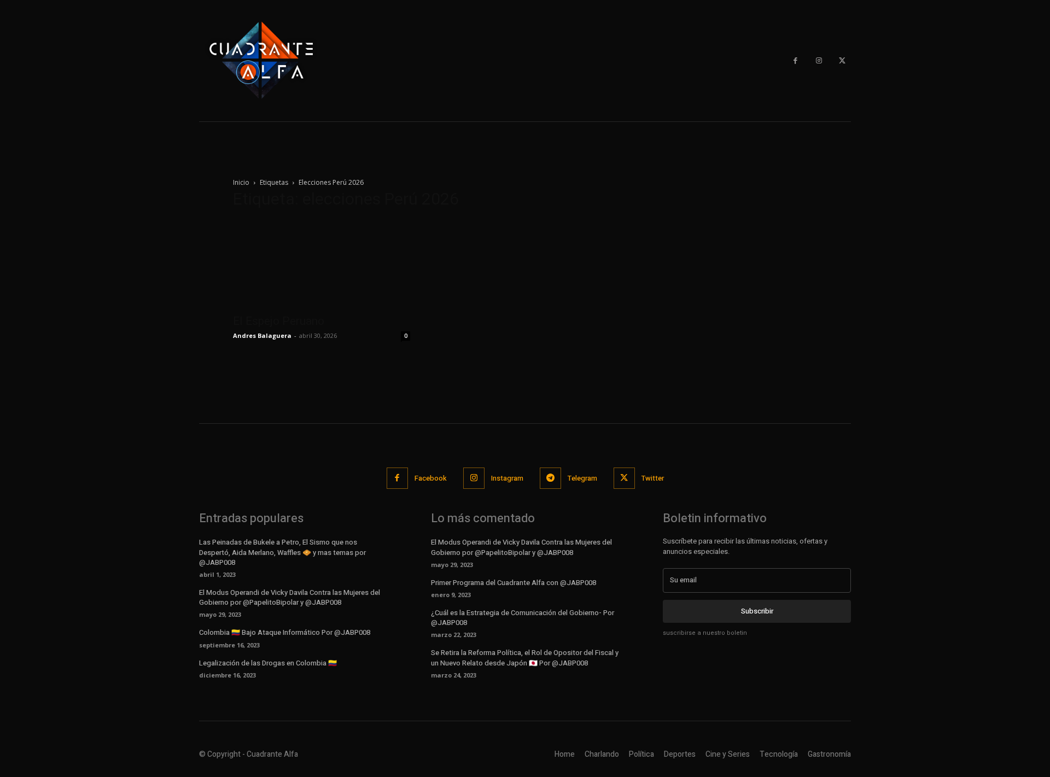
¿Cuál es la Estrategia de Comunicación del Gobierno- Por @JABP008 (522, 617)
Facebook (431, 478)
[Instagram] (819, 61)
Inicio (241, 182)
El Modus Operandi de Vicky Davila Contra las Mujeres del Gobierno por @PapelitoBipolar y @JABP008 (289, 597)
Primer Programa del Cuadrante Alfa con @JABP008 (513, 582)
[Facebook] (795, 61)
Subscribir (757, 611)
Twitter (652, 478)
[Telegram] (550, 478)
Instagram (507, 478)
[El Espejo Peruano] (321, 263)
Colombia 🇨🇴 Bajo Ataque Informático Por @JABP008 (284, 632)
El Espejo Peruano (278, 321)
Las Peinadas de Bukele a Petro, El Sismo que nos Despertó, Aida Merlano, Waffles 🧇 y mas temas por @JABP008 (282, 552)
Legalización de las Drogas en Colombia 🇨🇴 (268, 663)
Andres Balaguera (262, 335)
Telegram (582, 478)
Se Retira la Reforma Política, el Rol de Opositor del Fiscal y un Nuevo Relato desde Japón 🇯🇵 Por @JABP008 (525, 657)
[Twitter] (842, 61)
